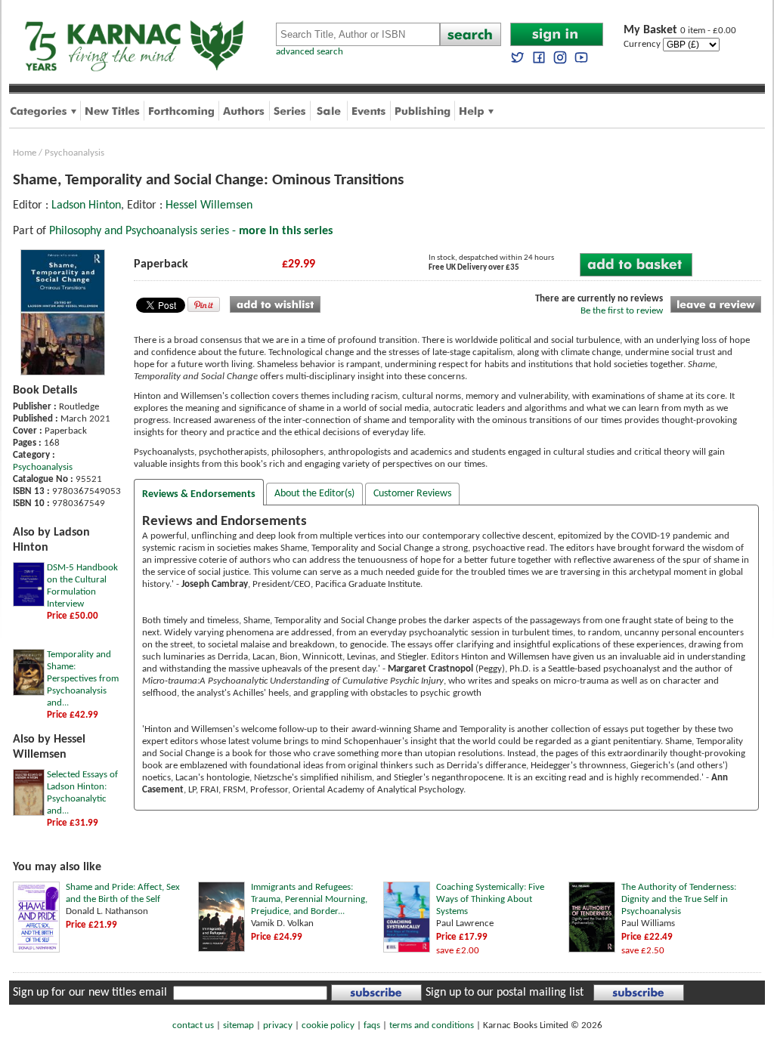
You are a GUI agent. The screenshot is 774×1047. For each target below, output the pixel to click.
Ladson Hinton (86, 205)
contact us (193, 1025)
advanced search (309, 52)
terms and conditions (431, 1025)
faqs (372, 1025)
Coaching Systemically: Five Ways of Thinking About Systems (490, 899)
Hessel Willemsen (209, 205)
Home (24, 153)
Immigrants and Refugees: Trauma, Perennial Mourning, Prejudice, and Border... (309, 899)
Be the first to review (621, 311)
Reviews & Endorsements (198, 494)
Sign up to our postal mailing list (505, 993)
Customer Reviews (412, 493)
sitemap (238, 1025)
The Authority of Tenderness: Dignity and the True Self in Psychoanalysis (678, 899)
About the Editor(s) (314, 493)
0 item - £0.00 (680, 31)
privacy (278, 1025)
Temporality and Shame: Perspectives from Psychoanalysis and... (83, 679)
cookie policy (328, 1025)
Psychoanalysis (74, 153)
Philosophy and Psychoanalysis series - (191, 231)
